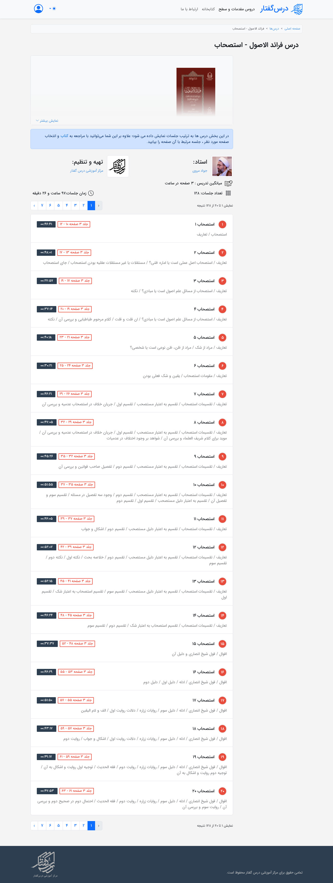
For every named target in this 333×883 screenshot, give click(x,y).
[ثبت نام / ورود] (38, 8)
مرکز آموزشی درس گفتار (86, 171)
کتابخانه (208, 9)
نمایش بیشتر (48, 121)
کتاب (64, 136)
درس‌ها (274, 28)
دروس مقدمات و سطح (237, 9)
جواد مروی (199, 171)
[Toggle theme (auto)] (52, 8)
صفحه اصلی (292, 28)
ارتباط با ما (189, 9)
